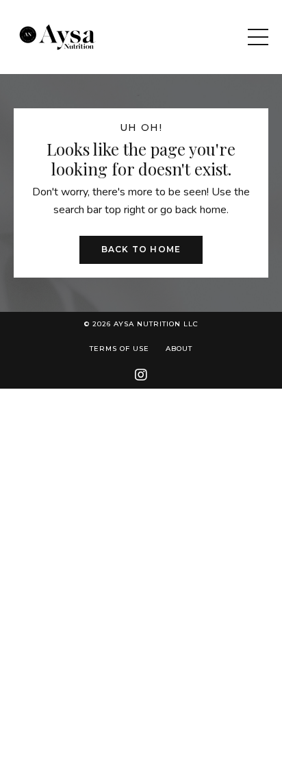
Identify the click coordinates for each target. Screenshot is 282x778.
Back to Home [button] (141, 249)
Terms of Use (119, 348)
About (179, 348)
